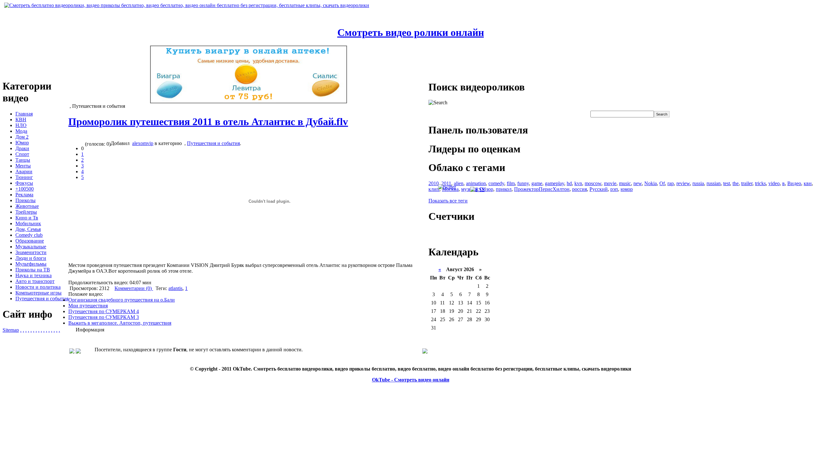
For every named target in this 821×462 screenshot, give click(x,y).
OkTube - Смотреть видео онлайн (410, 379)
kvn (578, 183)
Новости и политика (38, 287)
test (726, 183)
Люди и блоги (30, 258)
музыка (469, 189)
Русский (598, 189)
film (511, 183)
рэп (614, 189)
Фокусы (24, 183)
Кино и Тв (26, 217)
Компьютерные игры (38, 292)
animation (476, 183)
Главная (24, 113)
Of (662, 183)
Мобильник (28, 223)
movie (610, 183)
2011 (446, 183)
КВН (20, 119)
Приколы (25, 200)
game (536, 183)
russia (698, 183)
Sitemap (11, 330)
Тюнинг (24, 177)
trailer (746, 183)
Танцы (22, 160)
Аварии (23, 171)
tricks (760, 183)
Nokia (650, 183)
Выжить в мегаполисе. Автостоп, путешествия (119, 323)
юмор (627, 189)
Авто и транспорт (35, 281)
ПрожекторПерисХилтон (542, 189)
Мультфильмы (31, 264)
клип (433, 189)
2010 (433, 183)
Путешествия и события (41, 298)
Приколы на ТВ (32, 269)
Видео (794, 183)
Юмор (22, 142)
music (625, 183)
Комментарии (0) (133, 288)
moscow (593, 183)
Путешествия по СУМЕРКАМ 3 (103, 317)
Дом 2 (22, 137)
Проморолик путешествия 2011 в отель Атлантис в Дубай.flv (208, 121)
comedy (496, 183)
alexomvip (142, 143)
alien (458, 183)
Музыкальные (30, 246)
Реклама (24, 194)
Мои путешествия (88, 305)
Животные (27, 206)
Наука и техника (33, 275)
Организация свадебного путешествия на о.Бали (121, 300)
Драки (22, 148)
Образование (29, 241)
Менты (23, 165)
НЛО (21, 125)
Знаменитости (31, 252)
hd (569, 183)
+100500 (24, 189)
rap (670, 183)
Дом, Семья (28, 229)
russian (714, 183)
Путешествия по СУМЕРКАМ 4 (103, 311)
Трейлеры (26, 212)
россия (579, 189)
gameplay (554, 183)
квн (808, 183)
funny (523, 183)
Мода (21, 131)
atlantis (175, 288)
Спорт (22, 154)
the (735, 183)
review (683, 183)
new (637, 183)
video (774, 183)
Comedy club (29, 235)
